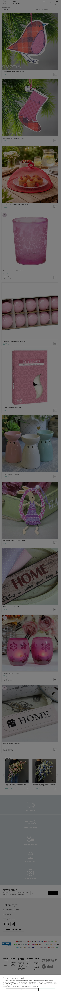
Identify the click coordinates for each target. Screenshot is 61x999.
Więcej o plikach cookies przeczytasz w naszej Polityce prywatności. (21, 986)
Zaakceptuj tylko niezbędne (16, 990)
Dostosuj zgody (32, 990)
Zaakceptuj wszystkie (47, 990)
